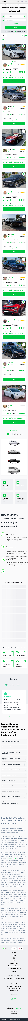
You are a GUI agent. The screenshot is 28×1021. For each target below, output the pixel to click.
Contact (14, 971)
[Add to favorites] (23, 46)
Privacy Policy (14, 1013)
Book (14, 81)
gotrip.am (14, 994)
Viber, (14, 975)
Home (2, 4)
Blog (14, 960)
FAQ (14, 958)
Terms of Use (14, 1011)
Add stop (16, 23)
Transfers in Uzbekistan (14, 968)
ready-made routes (12, 858)
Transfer (7, 4)
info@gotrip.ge (14, 990)
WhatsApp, (10, 975)
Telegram (18, 975)
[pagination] (5, 434)
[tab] (14, 741)
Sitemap (19, 1019)
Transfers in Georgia (14, 966)
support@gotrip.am (14, 988)
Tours (14, 955)
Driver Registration (14, 963)
